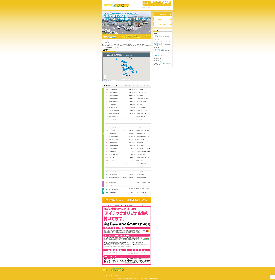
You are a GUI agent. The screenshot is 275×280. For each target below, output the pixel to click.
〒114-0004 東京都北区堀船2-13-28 (137, 104)
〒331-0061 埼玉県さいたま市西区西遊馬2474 (139, 151)
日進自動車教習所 (113, 151)
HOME (133, 8)
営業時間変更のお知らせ (158, 35)
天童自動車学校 (112, 192)
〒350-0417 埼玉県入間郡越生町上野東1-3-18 (139, 148)
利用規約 (143, 8)
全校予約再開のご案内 (158, 55)
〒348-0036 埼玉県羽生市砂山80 (136, 145)
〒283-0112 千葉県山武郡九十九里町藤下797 (139, 136)
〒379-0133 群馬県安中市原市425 (137, 171)
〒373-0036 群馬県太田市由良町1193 (137, 174)
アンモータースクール (114, 157)
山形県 (107, 189)
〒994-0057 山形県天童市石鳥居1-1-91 (137, 192)
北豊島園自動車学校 (113, 98)
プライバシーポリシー (156, 8)
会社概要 (148, 8)
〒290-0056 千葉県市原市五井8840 (137, 127)
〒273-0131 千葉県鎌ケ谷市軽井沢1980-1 (138, 122)
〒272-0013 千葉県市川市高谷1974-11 (138, 110)
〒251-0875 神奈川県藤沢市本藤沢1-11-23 (138, 168)
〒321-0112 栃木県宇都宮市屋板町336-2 (138, 177)
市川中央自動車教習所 (114, 110)
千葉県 (107, 107)
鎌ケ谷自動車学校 (113, 122)
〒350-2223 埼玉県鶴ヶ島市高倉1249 (137, 154)
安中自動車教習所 (113, 171)
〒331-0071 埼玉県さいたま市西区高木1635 (139, 163)
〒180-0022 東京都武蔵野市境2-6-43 (137, 95)
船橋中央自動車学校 (113, 116)
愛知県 (107, 182)
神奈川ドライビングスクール (115, 166)
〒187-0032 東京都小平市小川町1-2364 (138, 92)
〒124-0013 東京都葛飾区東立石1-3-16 (138, 101)
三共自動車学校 (112, 168)
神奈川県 (107, 166)
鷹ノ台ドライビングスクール (115, 107)
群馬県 (107, 171)
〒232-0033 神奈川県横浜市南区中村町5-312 (139, 166)
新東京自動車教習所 (113, 92)
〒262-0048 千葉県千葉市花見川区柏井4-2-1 (139, 107)
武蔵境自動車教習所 (113, 95)
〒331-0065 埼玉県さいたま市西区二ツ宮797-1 (139, 157)
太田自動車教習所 (113, 174)
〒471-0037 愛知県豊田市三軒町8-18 (137, 185)
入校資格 (138, 8)
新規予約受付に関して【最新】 (160, 61)
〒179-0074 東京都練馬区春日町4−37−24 (138, 98)
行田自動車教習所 (113, 142)
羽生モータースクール (114, 145)
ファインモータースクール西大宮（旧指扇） (118, 163)
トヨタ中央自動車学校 (114, 185)
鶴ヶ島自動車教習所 (113, 154)
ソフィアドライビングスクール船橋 (116, 119)
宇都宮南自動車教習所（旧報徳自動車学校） (118, 177)
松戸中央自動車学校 (113, 124)
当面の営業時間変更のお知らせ (160, 49)
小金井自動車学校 (113, 89)
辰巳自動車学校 (112, 133)
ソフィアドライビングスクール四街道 (117, 130)
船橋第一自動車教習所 (114, 113)
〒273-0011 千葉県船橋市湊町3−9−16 (137, 119)
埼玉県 (107, 139)
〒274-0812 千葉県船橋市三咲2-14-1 (137, 113)
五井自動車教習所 (113, 127)
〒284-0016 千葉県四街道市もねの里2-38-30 (139, 130)
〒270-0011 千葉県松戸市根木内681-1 (138, 124)
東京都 (107, 89)
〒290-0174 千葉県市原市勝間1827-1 (137, 133)
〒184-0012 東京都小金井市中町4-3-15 (138, 89)
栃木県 (107, 177)
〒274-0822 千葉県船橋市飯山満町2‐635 (138, 116)
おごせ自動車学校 (113, 148)
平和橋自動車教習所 (113, 101)
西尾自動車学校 (112, 182)
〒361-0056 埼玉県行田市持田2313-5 (137, 142)
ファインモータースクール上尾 (115, 160)
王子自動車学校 (112, 104)
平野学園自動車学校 (113, 189)
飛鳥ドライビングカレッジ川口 (115, 139)
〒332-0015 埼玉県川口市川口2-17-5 (137, 139)
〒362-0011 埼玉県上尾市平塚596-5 (137, 160)
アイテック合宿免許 (166, 8)
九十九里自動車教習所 (114, 136)
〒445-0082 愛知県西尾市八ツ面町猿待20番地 (139, 182)
